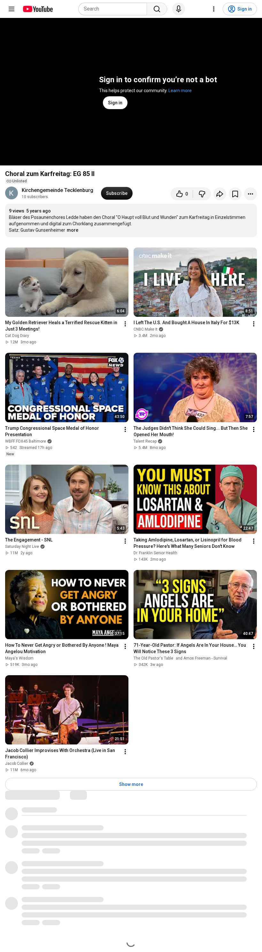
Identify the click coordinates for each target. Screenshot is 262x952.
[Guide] (11, 9)
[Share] (219, 194)
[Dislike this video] (202, 194)
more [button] (72, 230)
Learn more (180, 90)
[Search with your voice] (178, 9)
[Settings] (214, 9)
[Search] (157, 9)
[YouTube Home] (37, 9)
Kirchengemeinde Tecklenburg (57, 190)
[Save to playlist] (235, 194)
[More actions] (250, 194)
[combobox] (114, 9)
